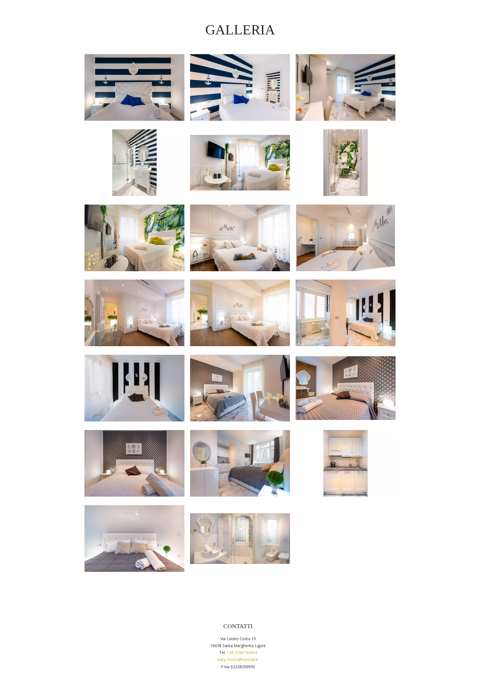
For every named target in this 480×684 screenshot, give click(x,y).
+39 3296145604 (242, 652)
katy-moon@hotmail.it (238, 659)
